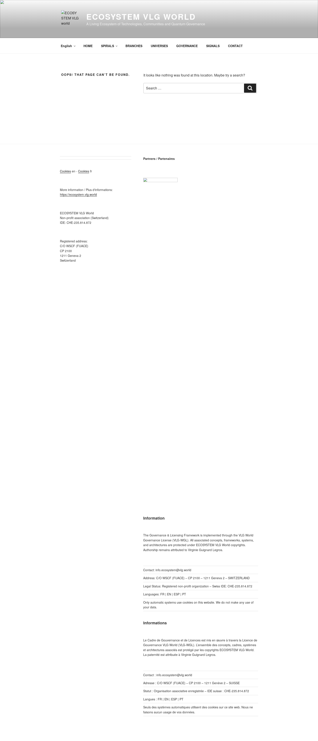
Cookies (65, 171)
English (66, 46)
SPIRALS (107, 46)
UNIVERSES (159, 46)
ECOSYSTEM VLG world (141, 16)
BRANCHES (133, 46)
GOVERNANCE (187, 46)
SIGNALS (213, 46)
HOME (88, 46)
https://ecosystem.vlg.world (78, 194)
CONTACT (235, 46)
